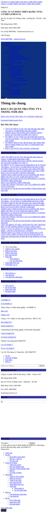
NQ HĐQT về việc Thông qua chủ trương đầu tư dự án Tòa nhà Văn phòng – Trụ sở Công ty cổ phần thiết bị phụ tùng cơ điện (25, 139)
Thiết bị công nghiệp (17, 66)
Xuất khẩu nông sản (17, 74)
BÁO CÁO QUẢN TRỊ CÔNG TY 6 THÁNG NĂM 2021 (22, 116)
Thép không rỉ (19, 78)
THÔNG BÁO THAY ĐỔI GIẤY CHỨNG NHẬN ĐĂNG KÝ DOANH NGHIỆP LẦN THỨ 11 (23, 134)
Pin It (20, 120)
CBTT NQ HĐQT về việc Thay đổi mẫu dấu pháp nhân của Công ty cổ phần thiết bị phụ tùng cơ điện (24, 130)
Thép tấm (13, 76)
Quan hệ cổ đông (11, 52)
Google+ (16, 120)
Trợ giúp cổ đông (16, 62)
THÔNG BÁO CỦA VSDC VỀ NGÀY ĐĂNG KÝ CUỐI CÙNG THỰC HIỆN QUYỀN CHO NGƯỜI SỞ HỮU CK (22, 233)
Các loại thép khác (20, 80)
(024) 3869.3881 (6, 39)
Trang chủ (8, 43)
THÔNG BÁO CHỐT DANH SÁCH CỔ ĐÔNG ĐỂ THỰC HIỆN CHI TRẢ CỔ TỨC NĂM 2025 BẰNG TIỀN (23, 176)
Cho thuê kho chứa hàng (18, 84)
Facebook (4, 120)
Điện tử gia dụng (15, 68)
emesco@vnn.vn (19, 39)
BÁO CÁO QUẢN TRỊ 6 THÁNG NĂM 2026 (22, 148)
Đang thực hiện (15, 92)
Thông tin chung (15, 54)
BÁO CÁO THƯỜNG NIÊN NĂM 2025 (15, 183)
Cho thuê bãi (14, 86)
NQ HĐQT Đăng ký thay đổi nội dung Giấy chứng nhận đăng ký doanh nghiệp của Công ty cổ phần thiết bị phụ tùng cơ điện (25, 144)
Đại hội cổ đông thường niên (20, 58)
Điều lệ (12, 60)
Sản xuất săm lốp (15, 72)
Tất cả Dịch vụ (10, 273)
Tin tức (7, 45)
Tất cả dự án (9, 286)
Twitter (10, 120)
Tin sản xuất (14, 50)
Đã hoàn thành (15, 94)
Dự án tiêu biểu (15, 90)
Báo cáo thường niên (17, 56)
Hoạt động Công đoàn (17, 47)
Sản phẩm (8, 64)
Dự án (7, 88)
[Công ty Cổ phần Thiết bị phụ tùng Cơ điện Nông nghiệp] (21, 2)
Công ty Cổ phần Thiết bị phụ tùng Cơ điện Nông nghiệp (21, 4)
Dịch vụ (8, 82)
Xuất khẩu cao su (11, 265)
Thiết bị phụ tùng (16, 70)
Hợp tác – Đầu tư (16, 49)
